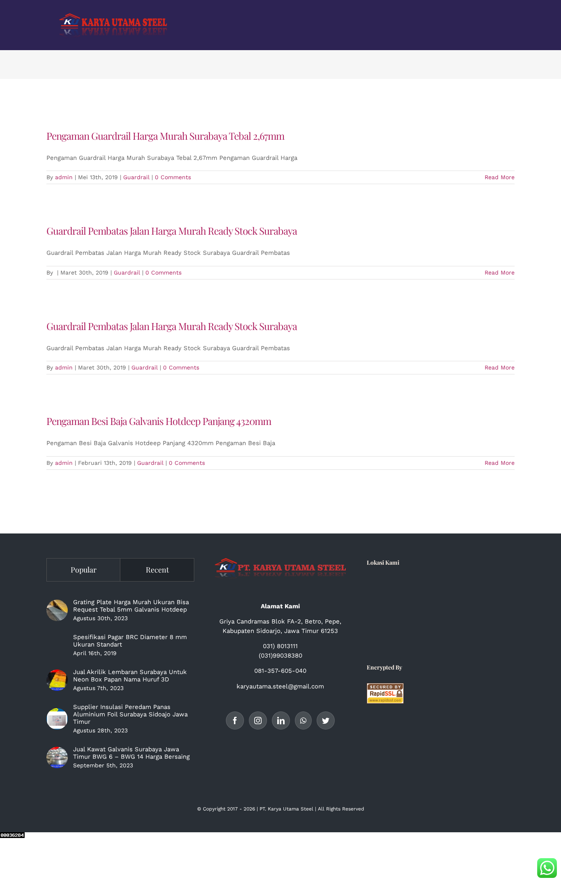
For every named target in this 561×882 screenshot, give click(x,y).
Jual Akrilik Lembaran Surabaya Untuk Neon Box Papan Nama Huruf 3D (130, 675)
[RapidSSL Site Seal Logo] (385, 687)
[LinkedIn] (281, 720)
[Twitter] (326, 720)
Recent (157, 570)
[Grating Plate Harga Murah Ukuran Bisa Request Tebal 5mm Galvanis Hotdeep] (57, 610)
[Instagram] (258, 720)
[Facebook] (235, 720)
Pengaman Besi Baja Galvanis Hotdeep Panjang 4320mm (158, 420)
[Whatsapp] (303, 720)
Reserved (353, 809)
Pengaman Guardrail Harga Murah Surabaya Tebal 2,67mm (165, 135)
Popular (84, 570)
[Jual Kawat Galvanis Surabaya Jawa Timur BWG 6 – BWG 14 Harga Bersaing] (57, 757)
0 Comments (173, 177)
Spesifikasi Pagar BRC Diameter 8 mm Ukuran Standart (130, 640)
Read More (500, 177)
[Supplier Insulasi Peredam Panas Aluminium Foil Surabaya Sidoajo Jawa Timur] (57, 719)
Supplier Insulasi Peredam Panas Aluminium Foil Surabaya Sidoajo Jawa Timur (130, 714)
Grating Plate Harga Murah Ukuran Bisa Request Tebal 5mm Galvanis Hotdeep (131, 605)
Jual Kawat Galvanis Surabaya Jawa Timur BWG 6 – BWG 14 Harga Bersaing (131, 753)
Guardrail (136, 177)
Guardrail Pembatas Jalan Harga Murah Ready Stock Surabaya (171, 230)
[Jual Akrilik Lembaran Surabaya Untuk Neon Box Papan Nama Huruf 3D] (57, 680)
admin (64, 177)
